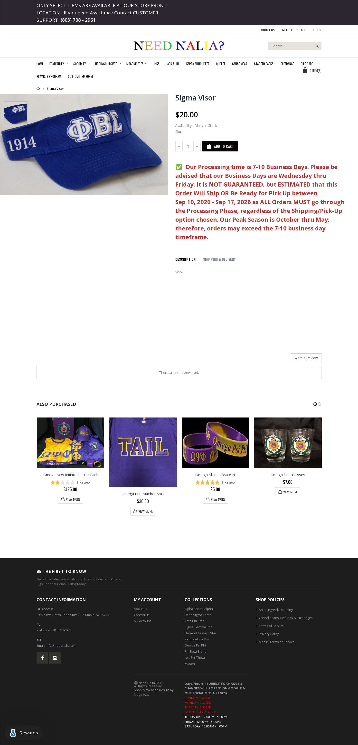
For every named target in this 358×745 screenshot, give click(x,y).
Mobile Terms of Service (276, 642)
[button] (70, 482)
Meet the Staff (294, 30)
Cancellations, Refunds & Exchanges (286, 618)
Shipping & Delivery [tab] (219, 259)
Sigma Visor (195, 98)
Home (38, 88)
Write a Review (306, 358)
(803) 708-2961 (61, 630)
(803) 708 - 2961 (78, 20)
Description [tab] (185, 259)
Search (315, 46)
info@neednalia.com (61, 645)
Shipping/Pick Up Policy (276, 609)
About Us (268, 30)
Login (317, 30)
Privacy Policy (269, 634)
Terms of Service (271, 626)
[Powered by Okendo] (58, 360)
